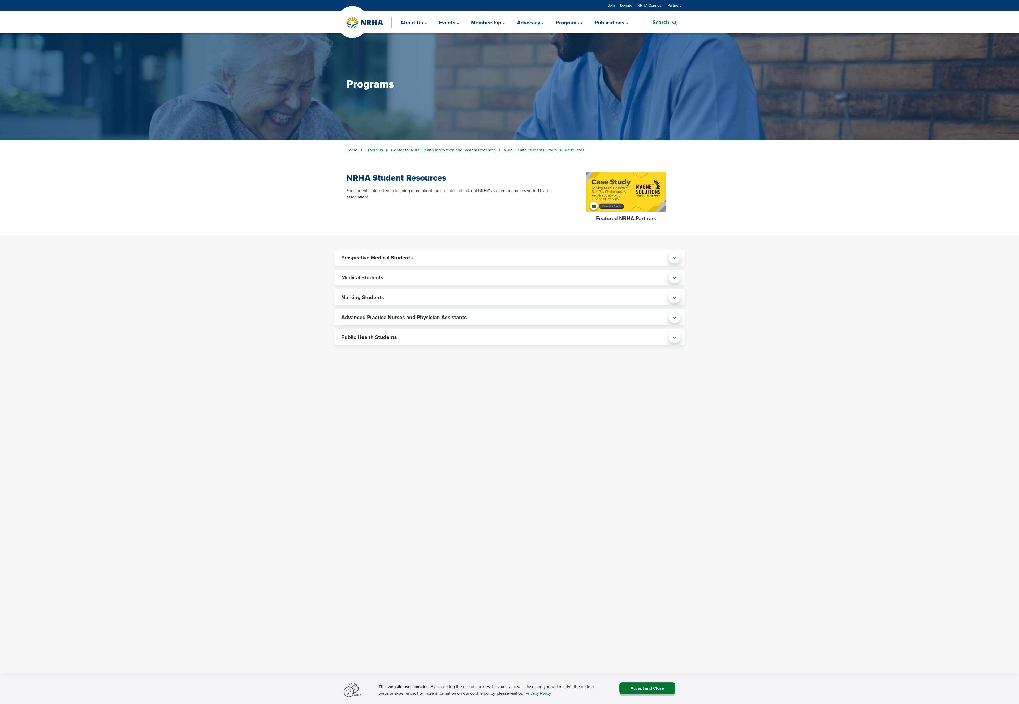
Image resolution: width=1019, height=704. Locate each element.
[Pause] (594, 206)
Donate (626, 5)
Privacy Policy (538, 693)
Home (351, 150)
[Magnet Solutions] (626, 192)
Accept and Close (647, 688)
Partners (674, 5)
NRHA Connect (649, 5)
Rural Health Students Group (530, 150)
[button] (660, 22)
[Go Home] (365, 22)
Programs (374, 150)
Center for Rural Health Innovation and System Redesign (443, 150)
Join (611, 5)
